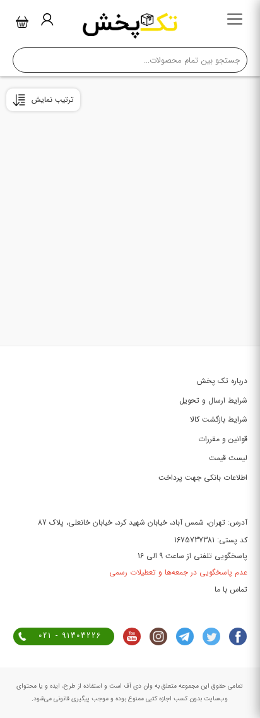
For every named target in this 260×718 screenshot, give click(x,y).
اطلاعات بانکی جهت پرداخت (202, 478)
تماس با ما (231, 589)
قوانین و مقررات (222, 439)
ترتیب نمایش (53, 100)
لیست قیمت (228, 458)
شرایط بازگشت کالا (218, 419)
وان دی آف (137, 686)
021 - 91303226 (70, 636)
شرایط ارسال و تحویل (213, 400)
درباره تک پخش (222, 381)
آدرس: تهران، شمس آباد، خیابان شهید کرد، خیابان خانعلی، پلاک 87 (142, 522)
